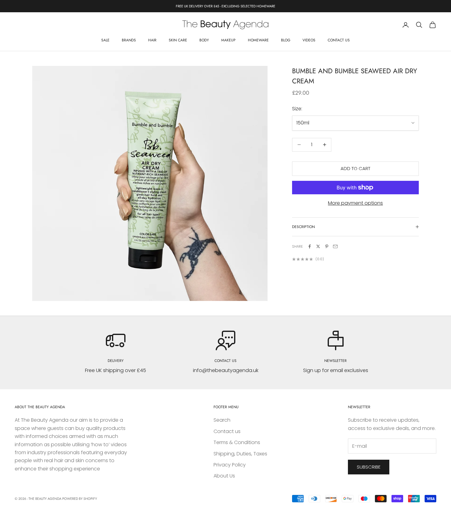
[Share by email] (335, 246)
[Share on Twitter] (318, 246)
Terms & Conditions (237, 442)
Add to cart (355, 168)
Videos (309, 40)
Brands (129, 40)
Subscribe (368, 467)
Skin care (178, 40)
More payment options (355, 203)
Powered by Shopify (79, 498)
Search (222, 420)
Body (204, 40)
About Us (224, 475)
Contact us (339, 40)
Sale (105, 40)
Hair (152, 40)
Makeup (228, 40)
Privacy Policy (230, 464)
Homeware (258, 40)
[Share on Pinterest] (326, 246)
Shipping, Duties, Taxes (240, 453)
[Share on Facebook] (309, 246)
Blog (285, 40)
